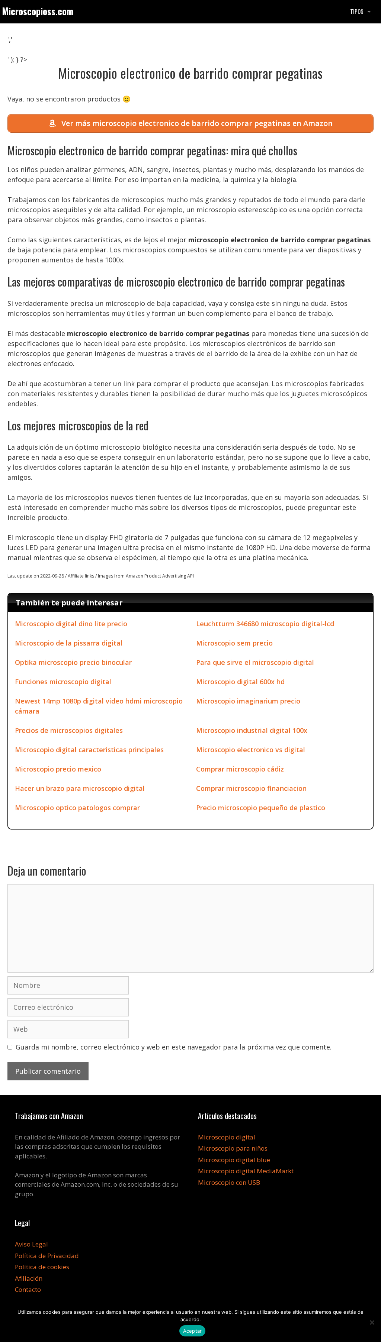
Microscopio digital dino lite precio (71, 623)
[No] (371, 1322)
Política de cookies (42, 1266)
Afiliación (28, 1278)
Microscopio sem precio (234, 642)
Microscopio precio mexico (58, 768)
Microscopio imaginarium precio (248, 700)
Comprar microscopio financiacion (251, 788)
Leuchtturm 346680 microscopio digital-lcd (265, 623)
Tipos (357, 11)
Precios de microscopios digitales (69, 730)
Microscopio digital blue (234, 1159)
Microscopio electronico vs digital (250, 749)
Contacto (28, 1289)
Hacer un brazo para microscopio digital (80, 788)
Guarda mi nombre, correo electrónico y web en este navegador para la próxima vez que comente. (174, 1046)
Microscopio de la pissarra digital (68, 642)
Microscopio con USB (229, 1182)
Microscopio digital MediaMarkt (246, 1171)
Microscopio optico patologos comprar (77, 807)
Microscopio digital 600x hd (240, 681)
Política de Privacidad (47, 1255)
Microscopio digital (226, 1137)
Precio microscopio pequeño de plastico (260, 807)
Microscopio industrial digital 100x (251, 730)
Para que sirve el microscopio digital (255, 662)
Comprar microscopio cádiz (240, 768)
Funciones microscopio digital (63, 681)
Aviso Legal (31, 1244)
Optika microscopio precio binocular (73, 662)
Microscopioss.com (37, 11)
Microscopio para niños (233, 1148)
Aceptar (192, 1331)
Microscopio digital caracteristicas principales (89, 749)
